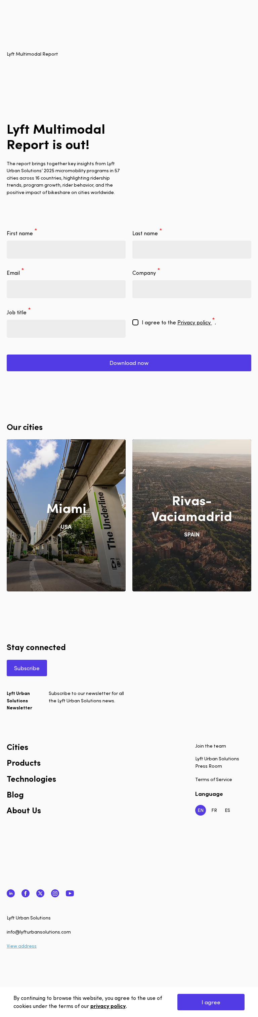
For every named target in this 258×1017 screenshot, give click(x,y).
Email (14, 272)
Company (144, 272)
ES (227, 810)
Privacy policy (194, 322)
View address (22, 946)
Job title (17, 312)
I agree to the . (179, 322)
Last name (145, 233)
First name (20, 233)
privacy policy (108, 1006)
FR (214, 810)
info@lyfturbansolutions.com (39, 932)
